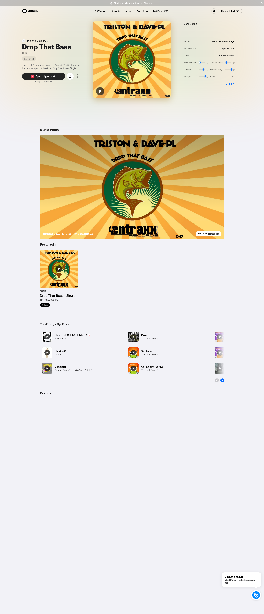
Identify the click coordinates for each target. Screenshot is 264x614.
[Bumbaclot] (81, 368)
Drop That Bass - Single (64, 68)
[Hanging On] (81, 352)
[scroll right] (222, 380)
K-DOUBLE (60, 338)
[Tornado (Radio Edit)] (220, 368)
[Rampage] (220, 336)
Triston (58, 354)
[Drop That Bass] (100, 91)
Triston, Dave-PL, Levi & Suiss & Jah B (73, 370)
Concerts (116, 11)
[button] (262, 2)
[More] (118, 337)
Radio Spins (142, 11)
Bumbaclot (60, 366)
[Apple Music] (45, 305)
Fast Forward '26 (160, 11)
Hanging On (61, 351)
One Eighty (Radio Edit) (153, 366)
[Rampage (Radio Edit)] (220, 352)
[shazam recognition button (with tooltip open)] (256, 595)
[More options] (77, 76)
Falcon (144, 335)
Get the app (100, 11)
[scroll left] (217, 380)
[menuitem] (100, 11)
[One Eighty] (167, 352)
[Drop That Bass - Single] (59, 278)
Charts (128, 11)
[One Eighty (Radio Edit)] (167, 368)
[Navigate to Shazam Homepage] (30, 11)
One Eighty (147, 351)
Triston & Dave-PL (150, 338)
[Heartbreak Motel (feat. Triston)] (81, 337)
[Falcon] (167, 337)
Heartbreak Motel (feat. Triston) (71, 335)
